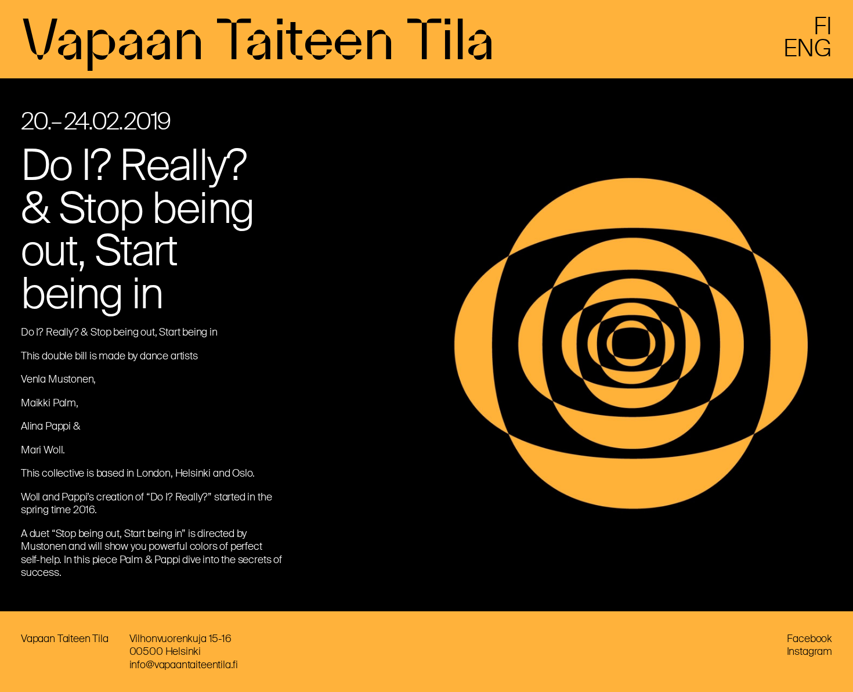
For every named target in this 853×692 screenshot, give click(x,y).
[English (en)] (807, 53)
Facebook (809, 639)
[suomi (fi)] (823, 31)
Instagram (809, 651)
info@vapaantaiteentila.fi (183, 665)
